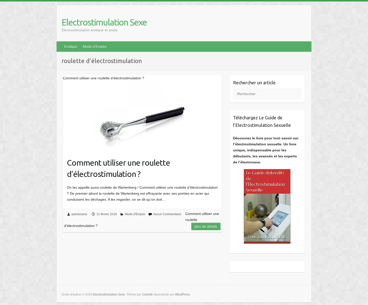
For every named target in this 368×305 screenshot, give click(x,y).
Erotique (70, 47)
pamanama (79, 214)
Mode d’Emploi (94, 47)
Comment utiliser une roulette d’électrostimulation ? (118, 168)
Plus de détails (206, 226)
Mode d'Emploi (135, 214)
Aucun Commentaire (167, 214)
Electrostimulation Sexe (104, 22)
